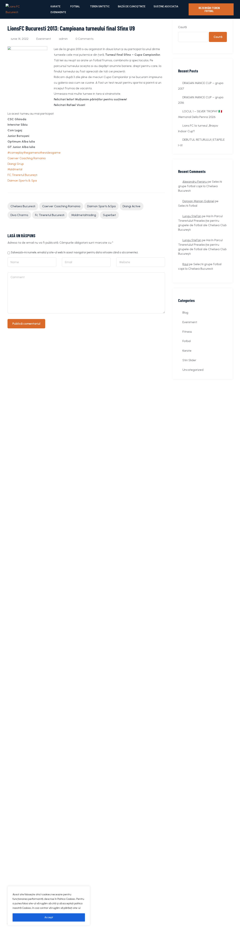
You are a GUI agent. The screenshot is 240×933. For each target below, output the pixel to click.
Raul (185, 264)
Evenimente (58, 12)
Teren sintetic (100, 6)
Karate (55, 6)
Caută (182, 27)
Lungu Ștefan (191, 216)
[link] (27, 158)
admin (63, 39)
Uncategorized (192, 370)
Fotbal (75, 6)
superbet (109, 215)
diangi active (131, 206)
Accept (48, 917)
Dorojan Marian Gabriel (198, 201)
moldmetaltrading (83, 215)
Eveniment (43, 39)
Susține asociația (166, 6)
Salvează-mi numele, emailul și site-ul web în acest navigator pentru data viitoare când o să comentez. (74, 252)
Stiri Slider (189, 360)
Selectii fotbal (187, 205)
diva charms (19, 215)
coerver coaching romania (61, 206)
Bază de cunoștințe (131, 6)
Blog (185, 312)
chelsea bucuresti (22, 206)
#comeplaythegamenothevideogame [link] (34, 152)
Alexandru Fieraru (194, 181)
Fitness (187, 331)
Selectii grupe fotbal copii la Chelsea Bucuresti (200, 186)
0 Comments (84, 39)
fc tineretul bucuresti (49, 215)
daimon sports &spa (101, 206)
